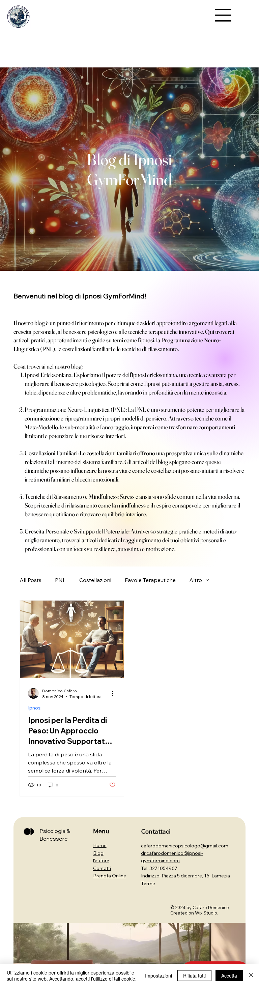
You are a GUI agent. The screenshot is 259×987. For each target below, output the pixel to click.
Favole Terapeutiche (150, 580)
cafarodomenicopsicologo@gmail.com (184, 846)
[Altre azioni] (115, 693)
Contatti (102, 868)
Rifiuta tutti (194, 975)
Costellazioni (95, 580)
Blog (98, 853)
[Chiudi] (251, 975)
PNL (60, 580)
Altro (195, 580)
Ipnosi (34, 708)
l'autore (101, 861)
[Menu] (223, 15)
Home (100, 845)
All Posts (30, 580)
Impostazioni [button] (158, 975)
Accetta (229, 975)
